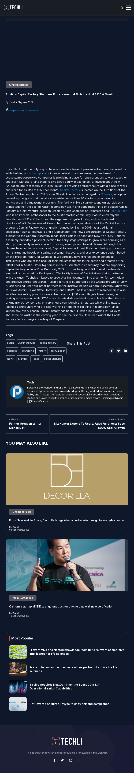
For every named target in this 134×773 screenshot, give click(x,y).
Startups (23, 358)
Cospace (106, 194)
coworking (28, 350)
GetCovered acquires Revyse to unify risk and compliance (69, 704)
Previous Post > (117, 419)
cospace (12, 350)
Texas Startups (52, 358)
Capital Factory (70, 190)
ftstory (42, 350)
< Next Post (15, 419)
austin (10, 342)
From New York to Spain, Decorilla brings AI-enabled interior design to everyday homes (67, 520)
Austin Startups (26, 342)
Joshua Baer (118, 211)
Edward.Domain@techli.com (107, 397)
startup (36, 173)
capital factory (48, 342)
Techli (13, 102)
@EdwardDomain (39, 401)
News (10, 358)
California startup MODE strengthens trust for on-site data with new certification (61, 606)
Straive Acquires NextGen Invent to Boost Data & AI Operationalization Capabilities (64, 686)
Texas (35, 358)
